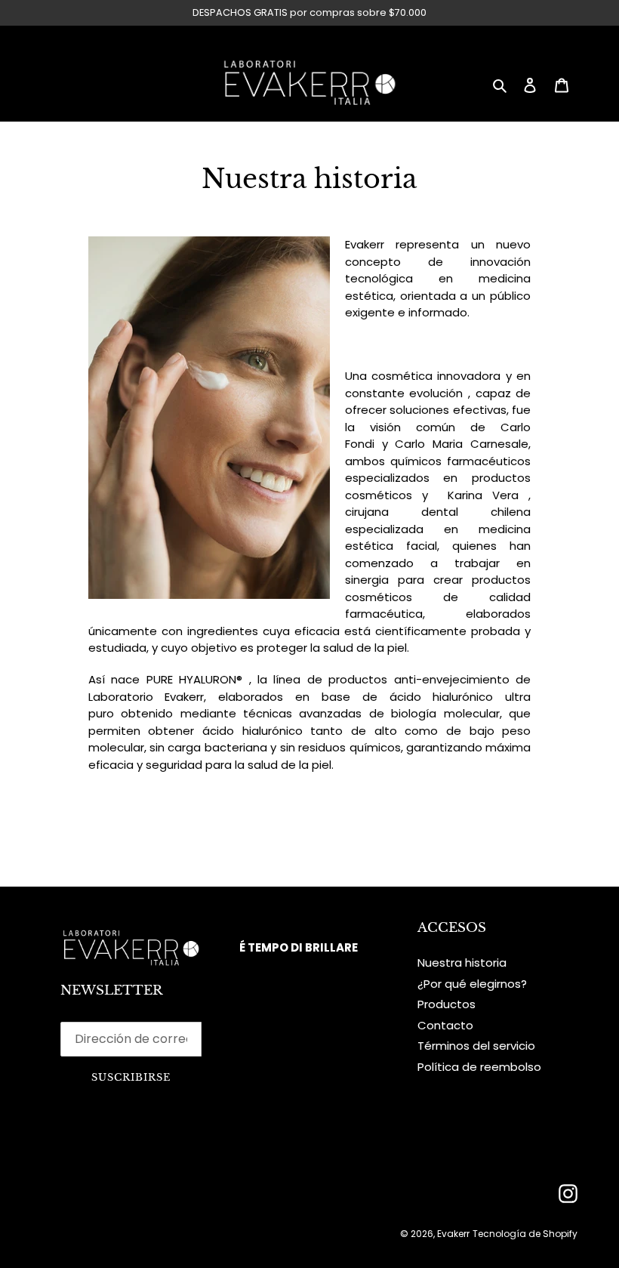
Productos (446, 1004)
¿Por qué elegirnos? (472, 984)
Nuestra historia (462, 962)
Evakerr (453, 1233)
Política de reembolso (479, 1067)
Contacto (445, 1025)
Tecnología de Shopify (525, 1233)
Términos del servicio (476, 1046)
